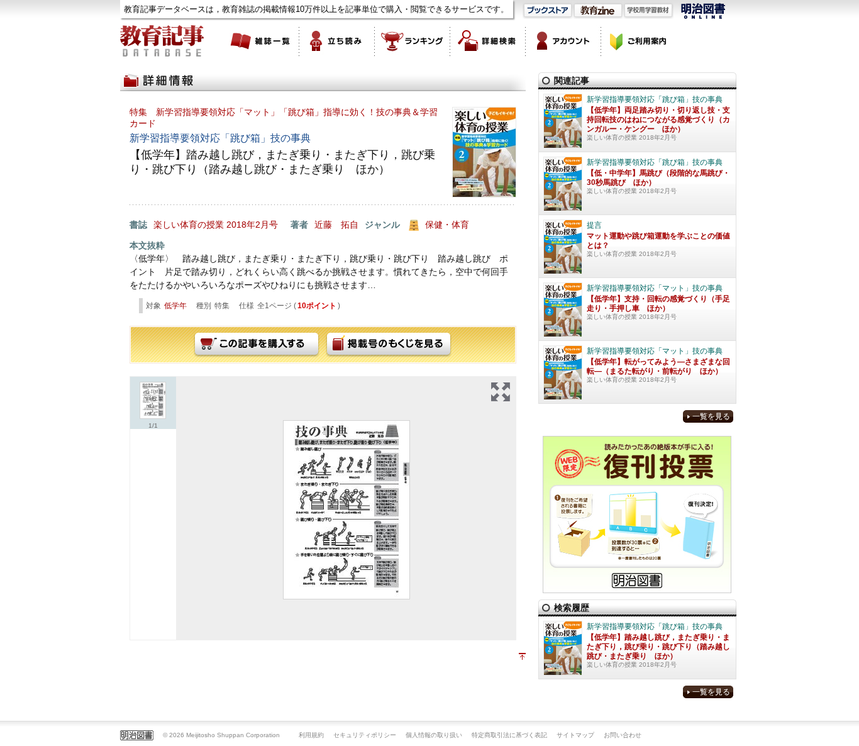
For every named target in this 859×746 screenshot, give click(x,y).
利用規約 (311, 735)
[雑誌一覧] (261, 41)
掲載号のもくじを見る (389, 344)
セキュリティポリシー (364, 735)
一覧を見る (711, 416)
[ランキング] (412, 41)
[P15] (346, 509)
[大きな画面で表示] (500, 391)
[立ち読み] (337, 41)
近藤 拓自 (336, 225)
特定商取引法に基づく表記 (509, 735)
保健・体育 (447, 225)
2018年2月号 (252, 225)
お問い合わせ (622, 735)
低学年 (175, 305)
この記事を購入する (256, 344)
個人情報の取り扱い (434, 735)
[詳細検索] (488, 41)
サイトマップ (575, 735)
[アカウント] (563, 41)
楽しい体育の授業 (188, 225)
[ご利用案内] (639, 41)
